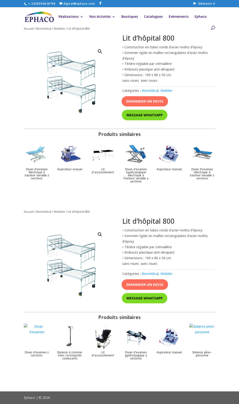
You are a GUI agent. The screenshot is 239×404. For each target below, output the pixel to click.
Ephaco (201, 17)
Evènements (179, 17)
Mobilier (59, 28)
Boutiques (129, 17)
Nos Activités (100, 17)
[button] (100, 51)
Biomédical (43, 28)
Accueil (29, 28)
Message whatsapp (145, 115)
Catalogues (153, 17)
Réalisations (69, 17)
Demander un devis (144, 101)
